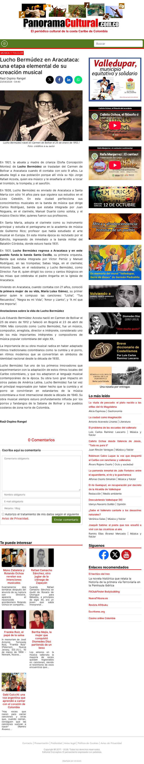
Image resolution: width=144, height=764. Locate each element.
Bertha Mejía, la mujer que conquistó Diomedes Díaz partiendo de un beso (42, 639)
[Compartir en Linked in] (69, 80)
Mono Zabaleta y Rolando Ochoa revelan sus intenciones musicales (14, 576)
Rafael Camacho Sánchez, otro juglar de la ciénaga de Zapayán (41, 576)
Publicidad (56, 743)
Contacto (27, 743)
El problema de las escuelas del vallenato (112, 427)
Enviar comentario (66, 519)
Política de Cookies (88, 743)
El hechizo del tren (99, 573)
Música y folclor (12, 53)
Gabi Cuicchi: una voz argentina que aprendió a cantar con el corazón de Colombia (13, 701)
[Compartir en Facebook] (59, 80)
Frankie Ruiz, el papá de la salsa (14, 633)
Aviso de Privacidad (15, 518)
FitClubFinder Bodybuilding (104, 591)
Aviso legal (70, 743)
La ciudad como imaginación (105, 417)
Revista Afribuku (98, 604)
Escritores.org (97, 611)
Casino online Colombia (102, 618)
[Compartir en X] (50, 80)
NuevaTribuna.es (98, 598)
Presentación (41, 743)
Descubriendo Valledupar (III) (105, 499)
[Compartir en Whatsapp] (78, 80)
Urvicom (77, 761)
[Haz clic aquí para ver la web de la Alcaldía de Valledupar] (115, 79)
